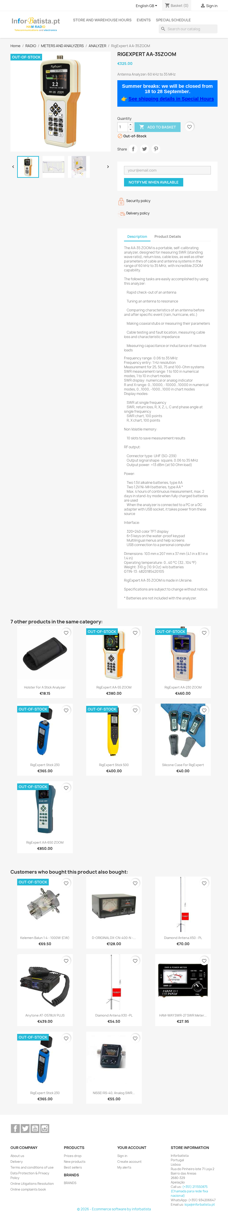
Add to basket (157, 127)
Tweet (144, 148)
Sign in (122, 1156)
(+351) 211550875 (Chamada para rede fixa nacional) (189, 1191)
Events (144, 20)
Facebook (15, 1128)
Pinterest (155, 148)
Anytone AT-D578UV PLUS (45, 1015)
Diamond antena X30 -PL (113, 1015)
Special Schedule (173, 20)
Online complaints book (28, 1189)
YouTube (35, 1128)
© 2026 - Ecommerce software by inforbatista (114, 1209)
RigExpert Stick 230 (45, 765)
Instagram (44, 1128)
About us (17, 1156)
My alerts (124, 1167)
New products (75, 1161)
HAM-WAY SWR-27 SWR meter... (183, 1015)
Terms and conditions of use (32, 1167)
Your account (131, 1147)
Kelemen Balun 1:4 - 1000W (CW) (44, 938)
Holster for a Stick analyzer (45, 687)
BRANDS (70, 1183)
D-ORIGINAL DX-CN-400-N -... (114, 938)
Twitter (25, 1128)
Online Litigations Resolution (32, 1183)
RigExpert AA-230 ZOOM (183, 687)
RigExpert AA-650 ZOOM (44, 842)
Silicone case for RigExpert (183, 765)
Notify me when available (154, 182)
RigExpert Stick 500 (114, 765)
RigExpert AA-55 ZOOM (113, 687)
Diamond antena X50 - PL (183, 938)
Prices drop (72, 1156)
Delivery (16, 1161)
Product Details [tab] (168, 236)
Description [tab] (137, 236)
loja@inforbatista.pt (200, 1204)
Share (133, 148)
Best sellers (73, 1167)
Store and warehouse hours (102, 20)
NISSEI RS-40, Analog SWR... (114, 1093)
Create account (129, 1161)
